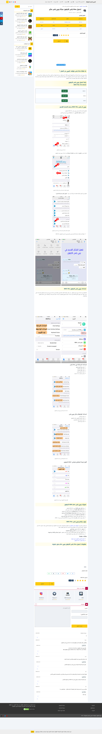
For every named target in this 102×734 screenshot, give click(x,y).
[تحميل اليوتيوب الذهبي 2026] (23, 48)
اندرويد (77, 2)
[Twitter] (1, 15)
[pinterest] (11, 2)
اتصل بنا (93, 710)
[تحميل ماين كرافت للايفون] (23, 39)
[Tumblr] (1, 23)
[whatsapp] (49, 573)
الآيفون (81, 6)
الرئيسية (81, 2)
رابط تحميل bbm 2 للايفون (79, 540)
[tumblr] (54, 573)
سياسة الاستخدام (62, 708)
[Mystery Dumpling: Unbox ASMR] (23, 73)
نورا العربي (84, 645)
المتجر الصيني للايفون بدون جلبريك (78, 539)
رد (37, 637)
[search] (7, 2)
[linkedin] (58, 573)
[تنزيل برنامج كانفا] (23, 55)
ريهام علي (84, 692)
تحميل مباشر (64, 91)
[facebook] (73, 573)
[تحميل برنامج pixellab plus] (23, 21)
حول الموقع (93, 708)
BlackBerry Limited (67, 22)
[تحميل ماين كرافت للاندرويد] (23, 15)
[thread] (9, 2)
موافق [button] (32, 731)
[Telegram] (1, 21)
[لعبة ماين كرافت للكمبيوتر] (23, 27)
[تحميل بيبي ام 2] (80, 596)
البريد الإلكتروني (83, 614)
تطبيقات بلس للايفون (74, 525)
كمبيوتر (66, 2)
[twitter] (13, 2)
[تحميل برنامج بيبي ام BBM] (67, 596)
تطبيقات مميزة (47, 2)
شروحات (54, 2)
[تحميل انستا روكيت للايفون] (41, 596)
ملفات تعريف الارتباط (61, 710)
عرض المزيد (37, 732)
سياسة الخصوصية (62, 705)
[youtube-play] (15, 2)
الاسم (85, 608)
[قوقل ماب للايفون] (23, 67)
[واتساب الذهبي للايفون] (23, 33)
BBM (85, 567)
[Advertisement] (61, 52)
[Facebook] (1, 13)
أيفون (71, 2)
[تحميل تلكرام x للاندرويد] (54, 596)
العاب (60, 2)
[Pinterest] (1, 18)
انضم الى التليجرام (60, 64)
